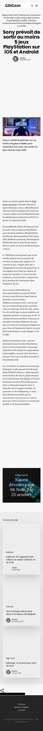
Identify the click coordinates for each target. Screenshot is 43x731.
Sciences (9, 607)
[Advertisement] (21, 93)
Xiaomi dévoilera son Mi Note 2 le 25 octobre (21, 485)
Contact (21, 710)
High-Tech (10, 658)
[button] (36, 5)
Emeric (23, 58)
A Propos (21, 704)
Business (9, 552)
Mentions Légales (21, 707)
